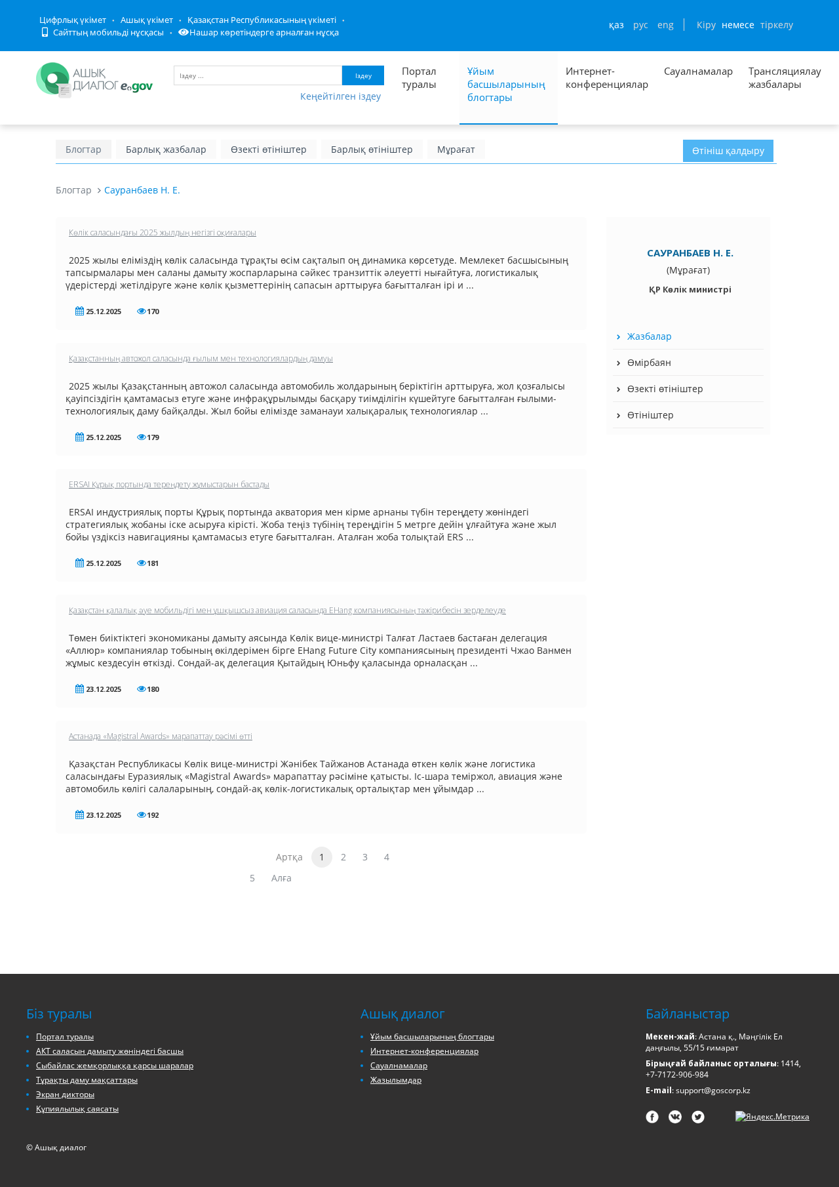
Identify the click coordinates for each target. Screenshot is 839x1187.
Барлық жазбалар (166, 149)
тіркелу (776, 24)
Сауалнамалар (698, 70)
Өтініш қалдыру (728, 150)
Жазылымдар (395, 1079)
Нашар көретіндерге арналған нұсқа (264, 32)
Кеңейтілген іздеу (340, 96)
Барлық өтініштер (372, 149)
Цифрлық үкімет (72, 20)
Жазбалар (649, 336)
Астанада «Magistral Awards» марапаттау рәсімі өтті (160, 736)
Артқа (289, 857)
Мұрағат (456, 149)
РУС (640, 24)
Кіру (706, 24)
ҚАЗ (616, 24)
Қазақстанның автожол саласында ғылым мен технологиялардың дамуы (201, 358)
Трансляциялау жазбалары (771, 77)
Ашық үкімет (147, 20)
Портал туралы (419, 77)
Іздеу (363, 75)
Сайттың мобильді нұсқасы (107, 32)
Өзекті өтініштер (269, 149)
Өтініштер (650, 415)
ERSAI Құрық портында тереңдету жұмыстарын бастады (169, 484)
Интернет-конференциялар (607, 77)
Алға (281, 878)
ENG (665, 24)
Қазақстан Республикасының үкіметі (261, 20)
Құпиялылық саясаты (77, 1108)
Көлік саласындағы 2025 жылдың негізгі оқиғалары (162, 232)
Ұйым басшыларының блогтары (506, 84)
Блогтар (84, 149)
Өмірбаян (649, 362)
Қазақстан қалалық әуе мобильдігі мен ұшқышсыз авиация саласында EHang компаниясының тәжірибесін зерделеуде (287, 610)
